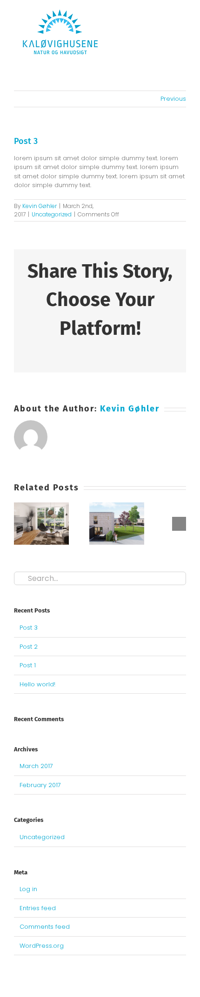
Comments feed (45, 926)
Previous (173, 98)
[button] (21, 524)
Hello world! (37, 684)
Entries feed (38, 908)
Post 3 (29, 627)
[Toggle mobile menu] (182, 33)
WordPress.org (42, 945)
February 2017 (40, 785)
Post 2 (29, 646)
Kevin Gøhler (39, 206)
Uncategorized (52, 214)
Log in (28, 889)
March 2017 (36, 766)
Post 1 (28, 665)
